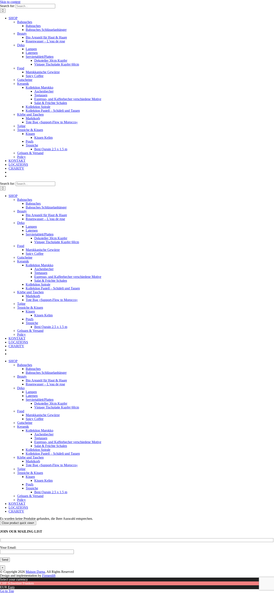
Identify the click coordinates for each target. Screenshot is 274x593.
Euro (11, 587)
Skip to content (10, 2)
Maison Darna (35, 572)
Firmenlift (48, 575)
